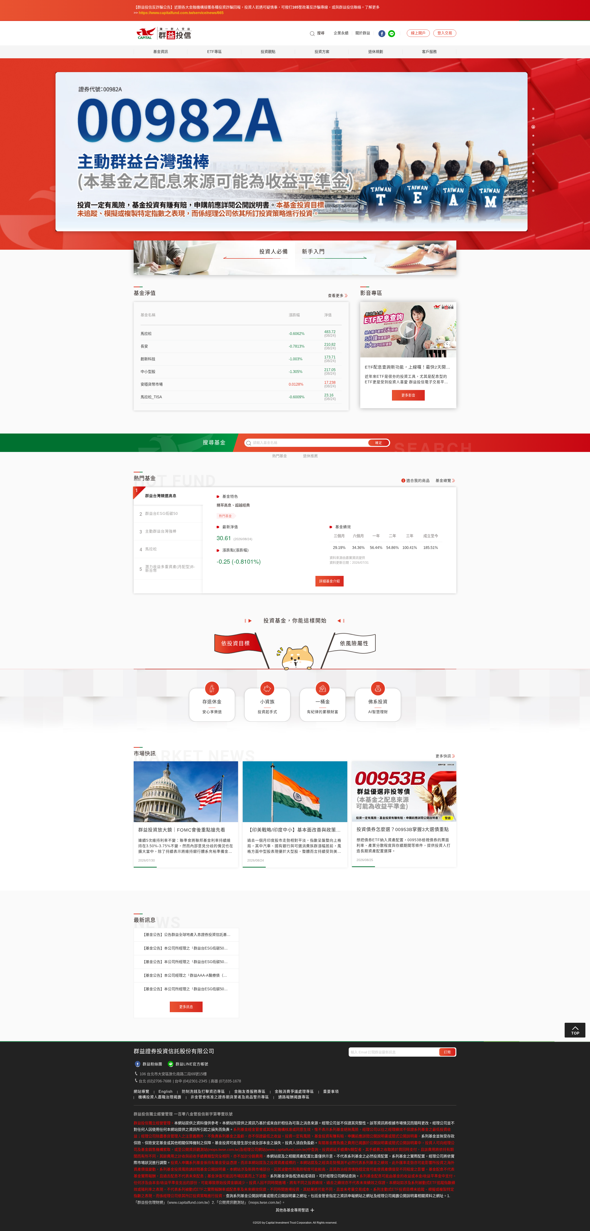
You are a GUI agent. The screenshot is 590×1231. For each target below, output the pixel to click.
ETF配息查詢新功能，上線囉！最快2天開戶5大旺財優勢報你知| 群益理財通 (407, 367)
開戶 (418, 33)
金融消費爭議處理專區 (294, 1091)
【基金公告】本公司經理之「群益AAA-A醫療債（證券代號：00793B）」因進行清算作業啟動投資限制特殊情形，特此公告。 (186, 975)
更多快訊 (443, 756)
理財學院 (378, 266)
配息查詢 (216, 266)
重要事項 (331, 1091)
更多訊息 (186, 1007)
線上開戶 (446, 266)
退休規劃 (375, 52)
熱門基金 (279, 456)
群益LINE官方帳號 (192, 1064)
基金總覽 (148, 266)
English (166, 1091)
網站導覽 (141, 1091)
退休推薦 (310, 456)
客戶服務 (429, 52)
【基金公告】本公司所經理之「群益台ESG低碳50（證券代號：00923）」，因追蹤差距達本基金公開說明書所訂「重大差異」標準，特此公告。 (186, 948)
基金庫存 (182, 266)
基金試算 (412, 266)
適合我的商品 (418, 481)
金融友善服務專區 (250, 1091)
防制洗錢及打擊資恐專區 (203, 1091)
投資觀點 (268, 52)
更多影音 (408, 395)
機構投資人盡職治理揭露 (159, 1097)
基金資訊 (160, 52)
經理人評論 (253, 266)
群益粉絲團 (152, 1064)
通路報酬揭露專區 (294, 1097)
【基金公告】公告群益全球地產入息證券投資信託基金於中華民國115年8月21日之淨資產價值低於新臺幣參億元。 (186, 935)
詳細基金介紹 (329, 581)
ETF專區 (214, 52)
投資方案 (322, 52)
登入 (444, 33)
